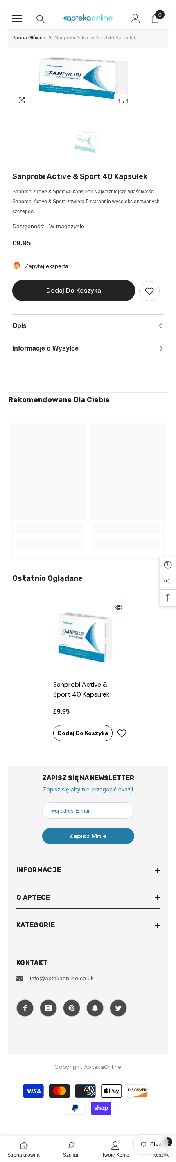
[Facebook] (25, 1008)
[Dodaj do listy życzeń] (149, 291)
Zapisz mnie (88, 836)
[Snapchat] (95, 1008)
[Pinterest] (71, 1008)
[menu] (17, 18)
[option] (88, 79)
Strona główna (28, 38)
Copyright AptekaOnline (87, 1066)
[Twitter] (118, 1008)
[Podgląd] (119, 607)
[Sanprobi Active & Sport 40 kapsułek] (88, 638)
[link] (49, 529)
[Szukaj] (40, 19)
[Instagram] (48, 1008)
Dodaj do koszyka (73, 290)
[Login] (135, 18)
